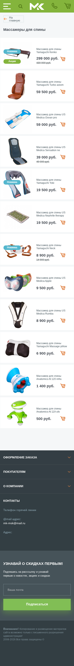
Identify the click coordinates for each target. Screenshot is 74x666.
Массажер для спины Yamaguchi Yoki (48, 181)
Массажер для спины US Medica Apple (50, 279)
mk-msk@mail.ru (14, 523)
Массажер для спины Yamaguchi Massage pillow (51, 345)
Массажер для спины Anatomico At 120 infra (48, 378)
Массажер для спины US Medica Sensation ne (50, 149)
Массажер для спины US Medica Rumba (50, 312)
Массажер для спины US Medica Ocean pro (50, 116)
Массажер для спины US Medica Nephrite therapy (50, 214)
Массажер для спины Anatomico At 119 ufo (48, 410)
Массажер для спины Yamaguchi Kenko (48, 51)
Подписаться (37, 604)
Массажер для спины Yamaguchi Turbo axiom (50, 83)
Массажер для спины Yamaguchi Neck (48, 247)
